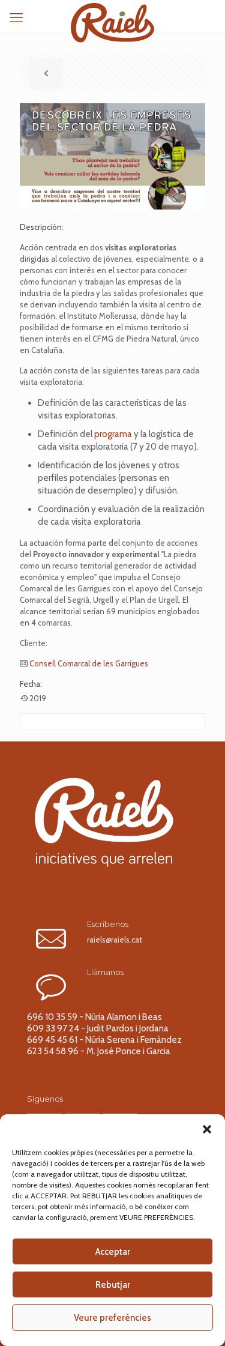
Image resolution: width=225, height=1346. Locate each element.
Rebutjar (112, 1284)
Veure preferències (112, 1317)
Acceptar (112, 1251)
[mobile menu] (16, 18)
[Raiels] (112, 15)
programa (113, 434)
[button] (207, 1129)
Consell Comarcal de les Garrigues (88, 663)
